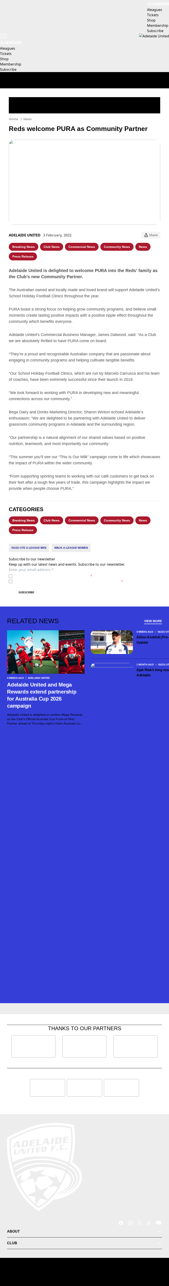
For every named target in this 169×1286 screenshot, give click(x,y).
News (27, 119)
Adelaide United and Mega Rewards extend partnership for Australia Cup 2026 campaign (42, 695)
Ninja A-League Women (71, 547)
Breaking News (23, 247)
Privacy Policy (45, 576)
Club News (52, 247)
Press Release (22, 256)
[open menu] (3, 36)
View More (153, 621)
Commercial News (81, 247)
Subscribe (26, 592)
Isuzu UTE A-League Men (28, 547)
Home (13, 119)
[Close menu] (159, 1262)
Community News (117, 247)
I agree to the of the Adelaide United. (53, 576)
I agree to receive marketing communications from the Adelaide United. (68, 581)
